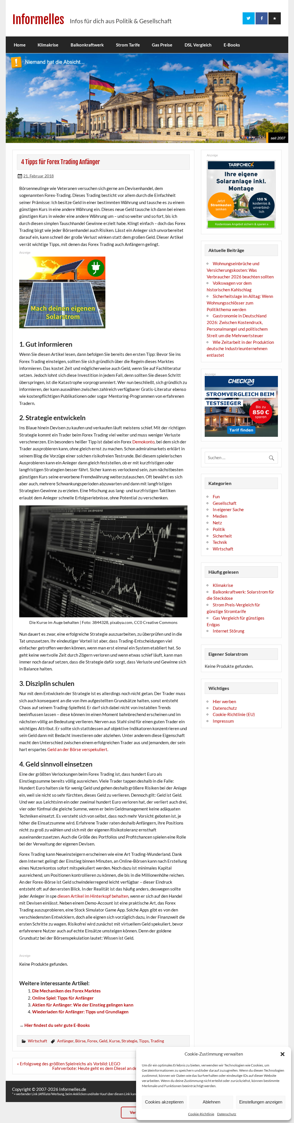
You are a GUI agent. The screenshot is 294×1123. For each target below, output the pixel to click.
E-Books (232, 44)
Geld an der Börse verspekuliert (77, 749)
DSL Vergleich (198, 44)
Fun (216, 496)
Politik (219, 529)
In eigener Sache (228, 509)
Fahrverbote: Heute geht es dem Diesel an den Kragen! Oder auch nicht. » (121, 1068)
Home (20, 44)
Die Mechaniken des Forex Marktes (66, 990)
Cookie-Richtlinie (201, 1114)
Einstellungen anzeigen (260, 1101)
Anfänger (65, 1040)
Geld (103, 1040)
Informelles (38, 19)
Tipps (144, 1040)
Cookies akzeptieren (164, 1101)
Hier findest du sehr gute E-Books (57, 1025)
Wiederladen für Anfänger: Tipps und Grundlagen (80, 1011)
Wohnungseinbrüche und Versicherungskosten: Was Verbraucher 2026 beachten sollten (240, 270)
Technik (220, 542)
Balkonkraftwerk (87, 44)
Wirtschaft (37, 1040)
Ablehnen (211, 1101)
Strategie (129, 1040)
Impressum (223, 721)
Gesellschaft (225, 503)
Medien (220, 516)
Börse (80, 1040)
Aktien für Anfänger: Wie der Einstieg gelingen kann (83, 1004)
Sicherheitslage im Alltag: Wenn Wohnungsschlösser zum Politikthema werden (240, 303)
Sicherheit (222, 535)
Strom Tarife (128, 44)
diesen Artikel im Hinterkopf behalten (92, 896)
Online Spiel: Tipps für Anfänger (63, 997)
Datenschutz (226, 1114)
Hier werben (224, 701)
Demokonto (143, 441)
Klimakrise (48, 44)
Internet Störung (228, 630)
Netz (217, 522)
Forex (92, 1040)
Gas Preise (162, 44)
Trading (157, 1040)
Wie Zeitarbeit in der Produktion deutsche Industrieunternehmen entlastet (240, 349)
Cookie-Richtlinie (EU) (234, 714)
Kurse (114, 1040)
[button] (282, 1054)
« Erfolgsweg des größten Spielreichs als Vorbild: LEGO (68, 1063)
